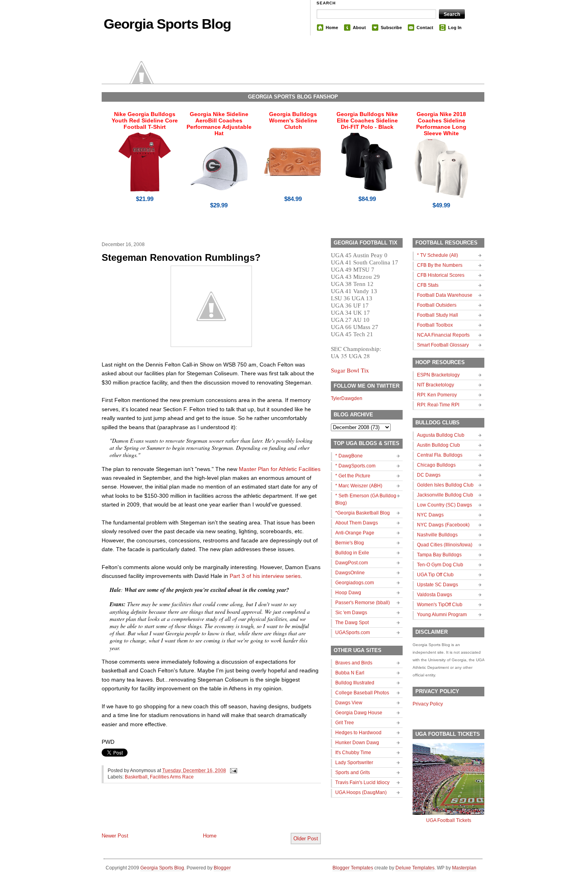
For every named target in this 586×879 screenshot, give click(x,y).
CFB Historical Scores (440, 275)
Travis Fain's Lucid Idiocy (362, 782)
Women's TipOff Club (439, 604)
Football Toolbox (435, 325)
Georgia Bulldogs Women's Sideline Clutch (293, 120)
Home (332, 27)
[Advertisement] (195, 814)
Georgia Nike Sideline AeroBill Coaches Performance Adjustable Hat (219, 123)
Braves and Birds (353, 663)
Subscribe (391, 27)
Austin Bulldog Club (438, 445)
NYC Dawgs (430, 515)
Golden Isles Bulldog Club (445, 485)
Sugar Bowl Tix (350, 370)
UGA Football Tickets (448, 820)
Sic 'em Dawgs (351, 612)
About (359, 27)
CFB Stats (428, 285)
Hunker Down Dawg (357, 742)
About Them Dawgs (356, 523)
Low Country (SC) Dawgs (444, 505)
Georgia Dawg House (358, 712)
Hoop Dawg (348, 592)
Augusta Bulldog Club (440, 435)
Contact (425, 27)
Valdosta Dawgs (434, 594)
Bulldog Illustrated (354, 683)
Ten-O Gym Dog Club (440, 565)
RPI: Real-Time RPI (438, 405)
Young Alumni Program (442, 614)
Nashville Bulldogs (437, 535)
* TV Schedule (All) (437, 255)
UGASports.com (352, 632)
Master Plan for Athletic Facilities (280, 469)
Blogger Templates (352, 868)
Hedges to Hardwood (358, 732)
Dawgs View (348, 703)
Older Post (305, 839)
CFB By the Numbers (439, 265)
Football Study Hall (437, 315)
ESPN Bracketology (438, 375)
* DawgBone (349, 456)
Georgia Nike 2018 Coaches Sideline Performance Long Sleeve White (441, 123)
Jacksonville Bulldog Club (445, 495)
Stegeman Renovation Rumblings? (181, 257)
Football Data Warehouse (444, 295)
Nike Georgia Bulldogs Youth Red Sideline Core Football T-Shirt (145, 120)
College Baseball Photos (362, 693)
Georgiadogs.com (354, 582)
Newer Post (115, 836)
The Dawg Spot (352, 622)
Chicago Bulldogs (436, 465)
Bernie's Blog (349, 543)
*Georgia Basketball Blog (362, 513)
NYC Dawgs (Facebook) (443, 525)
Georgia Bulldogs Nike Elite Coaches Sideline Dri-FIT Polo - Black (367, 120)
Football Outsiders (436, 305)
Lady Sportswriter (354, 762)
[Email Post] (232, 770)
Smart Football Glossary (443, 345)
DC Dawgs (428, 475)
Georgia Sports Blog (167, 24)
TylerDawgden (346, 398)
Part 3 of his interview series (265, 576)
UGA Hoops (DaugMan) (361, 792)
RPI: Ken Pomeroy (437, 395)
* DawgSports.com (355, 466)
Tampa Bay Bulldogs (439, 555)
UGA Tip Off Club (435, 574)
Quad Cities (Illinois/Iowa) (444, 545)
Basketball (136, 777)
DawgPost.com (351, 563)
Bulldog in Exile (352, 553)
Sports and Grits (352, 772)
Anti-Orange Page (354, 533)
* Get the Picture (352, 476)
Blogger (222, 868)
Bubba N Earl (349, 673)
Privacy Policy (428, 704)
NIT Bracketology (435, 385)
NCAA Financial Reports (443, 335)
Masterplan (464, 868)
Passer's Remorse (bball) (362, 602)
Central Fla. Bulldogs (439, 455)
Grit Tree (344, 722)
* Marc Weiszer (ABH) (358, 486)
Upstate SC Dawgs (437, 584)
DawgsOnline (350, 572)
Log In (455, 27)
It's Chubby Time (353, 752)
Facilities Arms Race (172, 777)
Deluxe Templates (415, 868)
